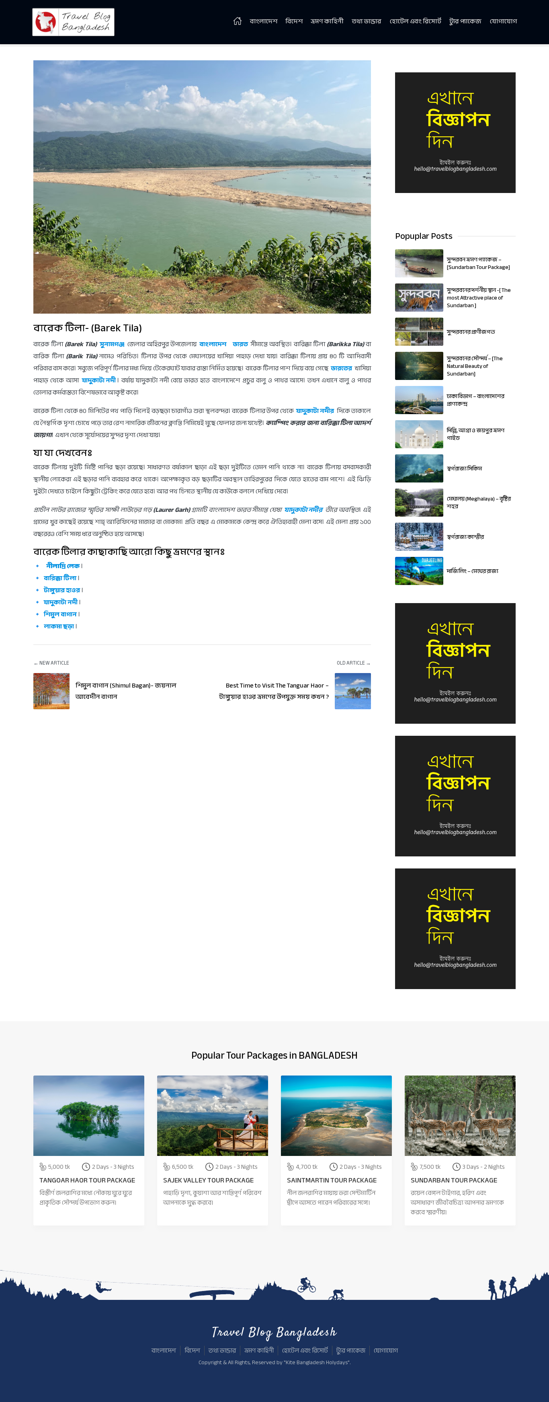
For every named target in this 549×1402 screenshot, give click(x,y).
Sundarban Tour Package (454, 1180)
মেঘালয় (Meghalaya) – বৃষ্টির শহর (479, 502)
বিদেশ (294, 21)
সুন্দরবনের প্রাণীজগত (471, 332)
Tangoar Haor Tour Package (87, 1180)
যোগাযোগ (503, 21)
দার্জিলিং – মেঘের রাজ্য (472, 571)
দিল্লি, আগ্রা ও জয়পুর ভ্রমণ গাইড (475, 434)
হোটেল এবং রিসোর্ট (415, 21)
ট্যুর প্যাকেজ (465, 21)
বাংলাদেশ (263, 21)
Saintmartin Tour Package (332, 1180)
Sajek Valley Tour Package (208, 1180)
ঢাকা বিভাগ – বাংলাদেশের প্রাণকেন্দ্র (475, 400)
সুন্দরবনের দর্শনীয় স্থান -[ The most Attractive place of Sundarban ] (479, 297)
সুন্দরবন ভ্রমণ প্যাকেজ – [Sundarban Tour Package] (478, 263)
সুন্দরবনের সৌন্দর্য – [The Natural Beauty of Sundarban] (475, 366)
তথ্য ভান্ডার (366, 21)
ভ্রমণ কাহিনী (327, 21)
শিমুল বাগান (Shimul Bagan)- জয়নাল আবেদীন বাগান (126, 691)
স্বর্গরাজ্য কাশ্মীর (465, 537)
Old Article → (354, 663)
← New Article (51, 663)
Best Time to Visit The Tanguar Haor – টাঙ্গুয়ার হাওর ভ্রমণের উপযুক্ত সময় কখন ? (274, 691)
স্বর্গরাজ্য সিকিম (464, 468)
